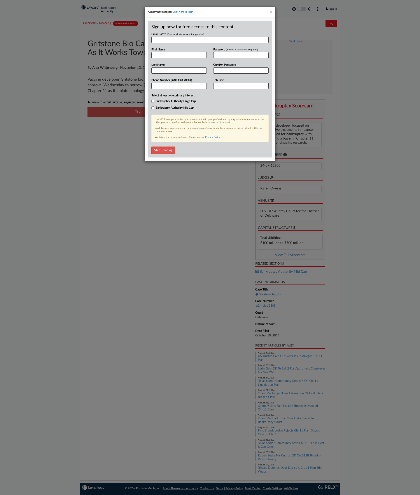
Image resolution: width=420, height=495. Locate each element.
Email (177, 34)
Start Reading (163, 150)
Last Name (158, 65)
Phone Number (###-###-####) (171, 80)
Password (235, 49)
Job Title (218, 80)
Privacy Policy (212, 137)
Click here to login (183, 12)
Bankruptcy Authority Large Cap (176, 101)
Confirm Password (224, 65)
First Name (158, 49)
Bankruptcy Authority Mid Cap (175, 107)
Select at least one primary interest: (173, 95)
